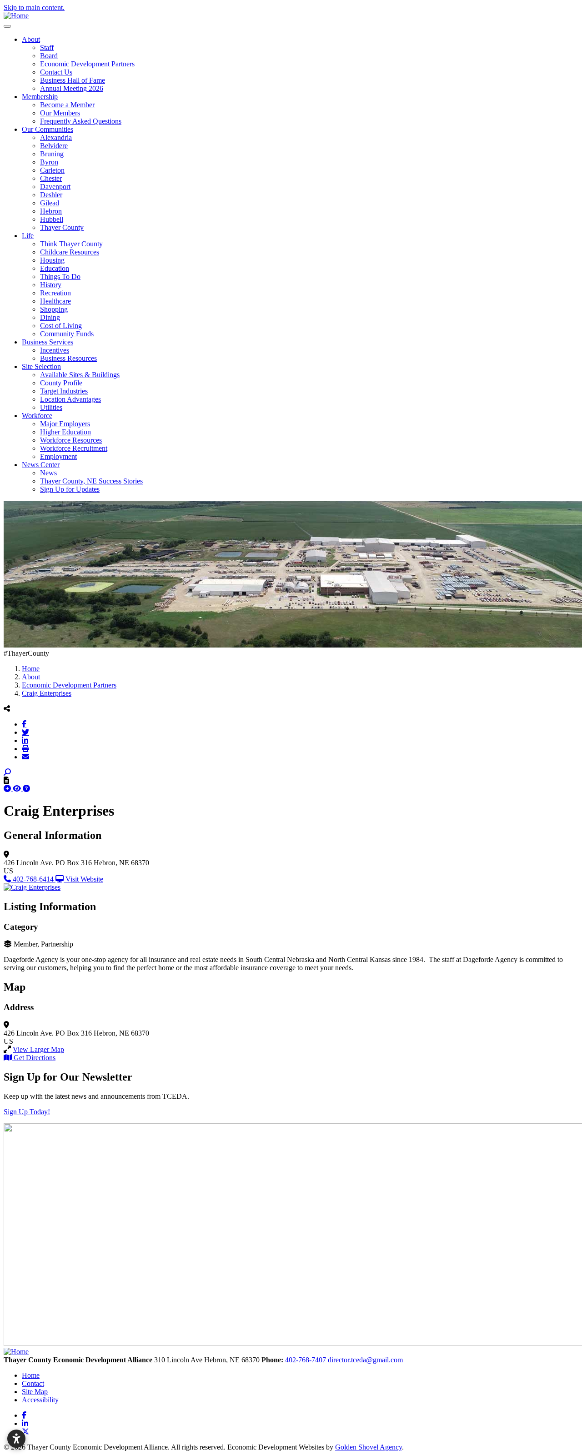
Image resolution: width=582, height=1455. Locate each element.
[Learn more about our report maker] (26, 788)
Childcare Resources (69, 252)
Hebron (51, 211)
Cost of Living (61, 325)
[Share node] (7, 708)
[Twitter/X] (25, 732)
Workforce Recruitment (73, 448)
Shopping (54, 309)
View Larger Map (38, 1049)
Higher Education (65, 432)
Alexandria (56, 137)
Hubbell (51, 219)
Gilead (49, 203)
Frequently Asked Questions (80, 121)
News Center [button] (41, 464)
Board (49, 56)
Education (54, 268)
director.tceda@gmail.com (365, 1360)
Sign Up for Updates (70, 489)
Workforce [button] (37, 415)
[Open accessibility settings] (16, 1439)
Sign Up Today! (27, 1112)
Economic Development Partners (87, 64)
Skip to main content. (34, 7)
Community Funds (67, 334)
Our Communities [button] (47, 129)
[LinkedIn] (25, 740)
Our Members (60, 113)
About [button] (31, 39)
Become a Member (67, 105)
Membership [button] (40, 96)
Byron (49, 162)
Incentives (54, 350)
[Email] (25, 756)
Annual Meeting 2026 (71, 88)
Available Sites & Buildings (80, 375)
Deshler (51, 195)
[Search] (7, 772)
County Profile (61, 383)
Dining (50, 317)
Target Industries (64, 391)
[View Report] (18, 788)
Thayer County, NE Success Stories (91, 481)
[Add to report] (8, 788)
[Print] (25, 748)
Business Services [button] (47, 342)
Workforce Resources (71, 440)
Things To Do (60, 276)
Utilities (51, 407)
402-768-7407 (305, 1360)
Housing (52, 260)
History (50, 285)
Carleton (52, 170)
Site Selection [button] (41, 366)
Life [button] (28, 235)
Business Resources (68, 358)
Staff (47, 47)
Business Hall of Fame (72, 80)
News (48, 473)
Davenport (55, 186)
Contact (33, 1383)
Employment (58, 456)
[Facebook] (24, 724)
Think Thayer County (71, 244)
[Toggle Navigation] (7, 26)
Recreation (55, 293)
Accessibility (40, 1400)
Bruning (52, 154)
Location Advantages (70, 399)
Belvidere (54, 145)
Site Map (35, 1391)
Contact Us (56, 72)
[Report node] (6, 780)
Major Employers (65, 424)
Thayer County (62, 227)
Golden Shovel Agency (368, 1447)
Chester (51, 178)
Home (31, 1375)
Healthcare (55, 301)
